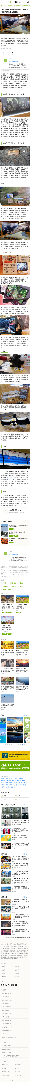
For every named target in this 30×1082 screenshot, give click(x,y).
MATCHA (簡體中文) (7, 1010)
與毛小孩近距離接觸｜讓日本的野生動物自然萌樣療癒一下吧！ (7, 687)
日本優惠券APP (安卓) (7, 1030)
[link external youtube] (16, 985)
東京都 (3, 966)
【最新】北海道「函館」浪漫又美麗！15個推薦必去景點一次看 (8, 606)
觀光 (21, 583)
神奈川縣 (4, 977)
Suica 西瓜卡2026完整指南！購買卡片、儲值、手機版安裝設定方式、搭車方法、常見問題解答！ (20, 859)
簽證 (24, 784)
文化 (19, 799)
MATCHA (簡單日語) (7, 1020)
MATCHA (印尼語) (6, 1013)
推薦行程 (14, 586)
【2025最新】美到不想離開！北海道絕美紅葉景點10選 (7, 652)
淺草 (3, 787)
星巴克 (20, 782)
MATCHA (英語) (6, 996)
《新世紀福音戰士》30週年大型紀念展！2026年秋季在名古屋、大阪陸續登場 (20, 829)
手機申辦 (13, 787)
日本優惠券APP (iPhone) (8, 1027)
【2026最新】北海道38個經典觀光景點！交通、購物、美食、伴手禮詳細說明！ (22, 607)
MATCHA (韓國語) (6, 1007)
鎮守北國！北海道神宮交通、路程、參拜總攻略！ (18, 532)
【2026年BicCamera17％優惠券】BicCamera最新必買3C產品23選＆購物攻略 (20, 865)
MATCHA (6, 610)
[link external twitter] (6, 985)
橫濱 (3, 782)
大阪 (7, 778)
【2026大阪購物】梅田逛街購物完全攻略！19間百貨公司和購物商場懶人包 (20, 872)
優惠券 (10, 5)
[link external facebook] (2, 985)
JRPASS (4, 780)
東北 (3, 784)
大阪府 (17, 966)
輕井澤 (19, 780)
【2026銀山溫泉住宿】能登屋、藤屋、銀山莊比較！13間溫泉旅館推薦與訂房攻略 (20, 923)
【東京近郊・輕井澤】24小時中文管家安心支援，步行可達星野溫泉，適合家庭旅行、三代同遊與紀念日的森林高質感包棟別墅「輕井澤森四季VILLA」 (20, 882)
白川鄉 (25, 782)
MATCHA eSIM (5, 1034)
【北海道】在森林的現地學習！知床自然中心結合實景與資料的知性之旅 (22, 687)
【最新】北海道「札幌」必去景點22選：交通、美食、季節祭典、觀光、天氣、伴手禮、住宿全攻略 (8, 629)
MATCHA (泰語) (6, 1003)
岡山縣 (17, 977)
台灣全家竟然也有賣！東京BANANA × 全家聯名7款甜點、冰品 (20, 837)
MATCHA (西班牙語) (7, 1023)
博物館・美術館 (7, 589)
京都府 (3, 970)
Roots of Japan (6, 1049)
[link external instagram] (12, 985)
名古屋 (15, 778)
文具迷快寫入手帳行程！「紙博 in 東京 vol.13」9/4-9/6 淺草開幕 (20, 844)
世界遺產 (5, 586)
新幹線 (7, 787)
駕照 (7, 784)
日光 (11, 784)
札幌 (16, 535)
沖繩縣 (17, 973)
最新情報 (18, 5)
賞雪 (21, 586)
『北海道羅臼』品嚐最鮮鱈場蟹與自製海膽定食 (18, 539)
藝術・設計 (13, 583)
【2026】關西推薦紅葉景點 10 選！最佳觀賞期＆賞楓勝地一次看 (20, 930)
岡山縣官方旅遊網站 (7, 1046)
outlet (20, 784)
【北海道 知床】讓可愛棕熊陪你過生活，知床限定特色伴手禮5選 (7, 670)
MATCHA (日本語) (6, 993)
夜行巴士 (11, 479)
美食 (5, 796)
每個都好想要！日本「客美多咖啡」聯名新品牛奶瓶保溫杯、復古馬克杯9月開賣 (20, 822)
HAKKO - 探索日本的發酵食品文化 (10, 1056)
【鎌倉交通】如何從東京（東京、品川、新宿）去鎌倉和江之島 (20, 887)
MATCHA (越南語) (6, 1017)
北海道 (4, 5)
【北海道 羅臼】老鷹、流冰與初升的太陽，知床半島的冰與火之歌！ (22, 670)
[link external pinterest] (9, 985)
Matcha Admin (13, 61)
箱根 (16, 782)
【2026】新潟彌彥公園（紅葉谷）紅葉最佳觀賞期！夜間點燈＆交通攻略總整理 (20, 916)
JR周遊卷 (9, 477)
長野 (7, 782)
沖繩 (3, 778)
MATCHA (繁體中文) (7, 1000)
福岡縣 (3, 973)
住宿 (19, 796)
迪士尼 (15, 784)
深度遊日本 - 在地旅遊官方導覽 (10, 1037)
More (25, 715)
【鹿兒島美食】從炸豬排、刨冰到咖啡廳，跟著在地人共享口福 (20, 900)
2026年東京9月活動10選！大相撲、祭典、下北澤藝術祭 (20, 907)
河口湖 (14, 780)
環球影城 (21, 778)
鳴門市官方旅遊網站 (7, 1052)
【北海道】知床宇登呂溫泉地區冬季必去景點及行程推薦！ (18, 525)
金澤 (24, 780)
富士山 (11, 782)
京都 (11, 778)
